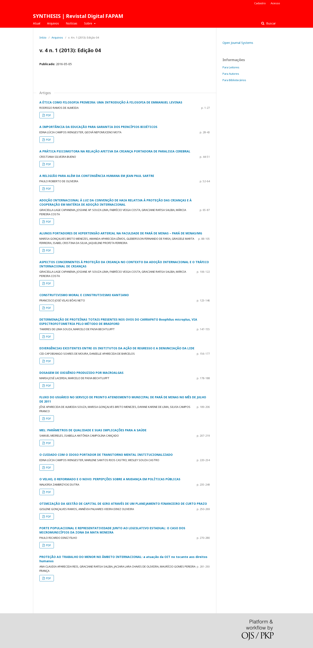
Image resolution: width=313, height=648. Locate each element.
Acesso (275, 3)
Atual (36, 23)
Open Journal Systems (238, 43)
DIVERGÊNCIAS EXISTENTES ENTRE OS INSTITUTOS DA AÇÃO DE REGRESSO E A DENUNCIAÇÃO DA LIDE (116, 348)
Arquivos (53, 23)
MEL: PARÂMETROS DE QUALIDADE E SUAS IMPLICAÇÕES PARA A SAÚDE (92, 430)
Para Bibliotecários (234, 80)
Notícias (71, 23)
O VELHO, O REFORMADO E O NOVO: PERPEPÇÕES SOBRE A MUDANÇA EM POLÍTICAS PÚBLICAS (109, 479)
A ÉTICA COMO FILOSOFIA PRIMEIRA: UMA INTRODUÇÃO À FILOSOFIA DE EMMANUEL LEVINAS (110, 102)
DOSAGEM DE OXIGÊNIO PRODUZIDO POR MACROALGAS (81, 373)
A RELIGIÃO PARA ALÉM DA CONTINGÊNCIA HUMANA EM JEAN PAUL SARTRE (96, 176)
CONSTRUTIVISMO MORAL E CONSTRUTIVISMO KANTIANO (84, 295)
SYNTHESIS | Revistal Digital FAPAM (78, 15)
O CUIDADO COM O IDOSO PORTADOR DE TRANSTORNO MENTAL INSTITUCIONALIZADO (106, 455)
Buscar (270, 23)
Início (42, 37)
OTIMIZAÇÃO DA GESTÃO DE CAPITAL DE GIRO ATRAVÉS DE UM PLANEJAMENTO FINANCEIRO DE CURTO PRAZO (123, 504)
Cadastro (260, 3)
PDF (48, 115)
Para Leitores (231, 67)
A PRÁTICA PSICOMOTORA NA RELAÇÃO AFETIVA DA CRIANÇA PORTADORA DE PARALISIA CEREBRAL (114, 151)
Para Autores (231, 74)
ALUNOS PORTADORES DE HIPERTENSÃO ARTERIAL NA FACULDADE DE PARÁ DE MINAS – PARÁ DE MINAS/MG (120, 233)
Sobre (88, 23)
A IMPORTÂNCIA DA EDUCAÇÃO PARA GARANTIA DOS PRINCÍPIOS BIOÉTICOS (98, 127)
